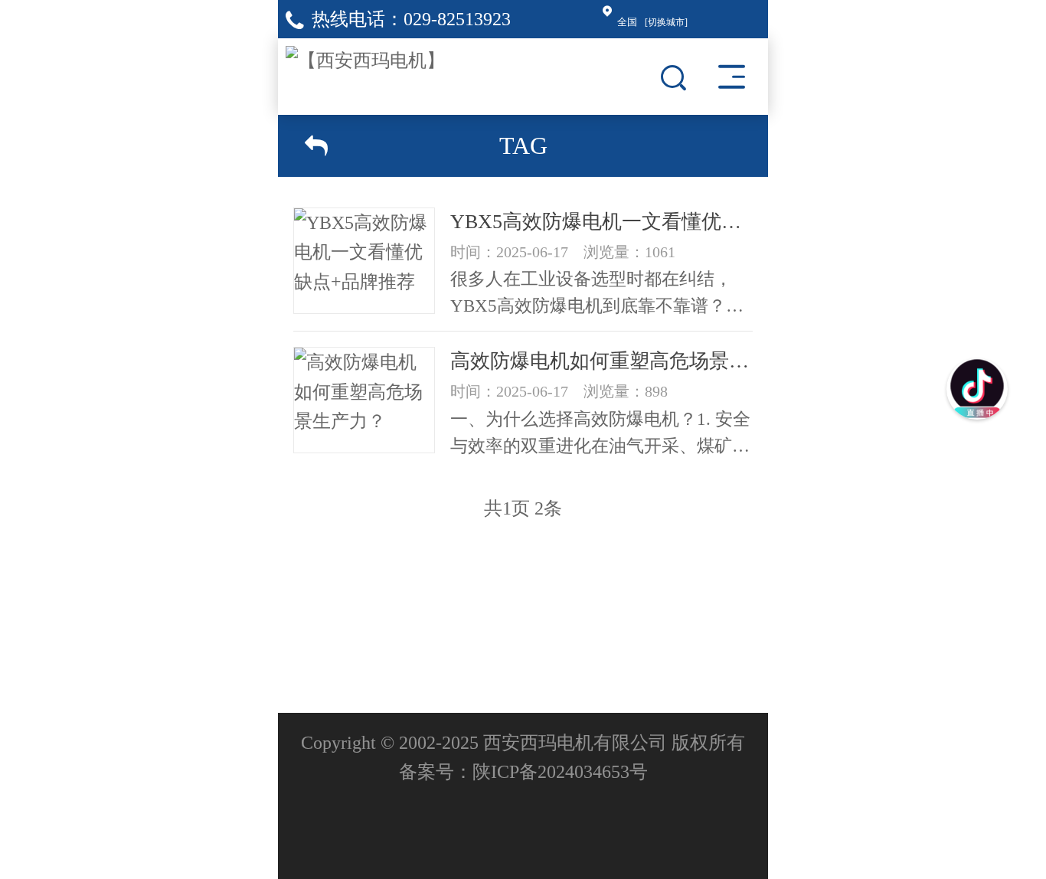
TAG (523, 145)
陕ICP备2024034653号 (560, 772)
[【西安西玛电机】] (365, 56)
